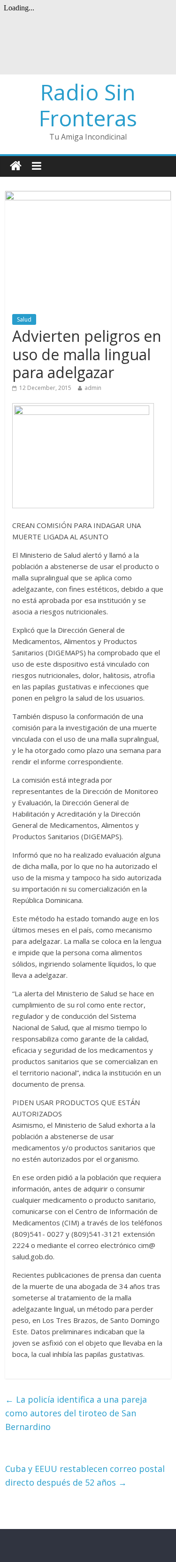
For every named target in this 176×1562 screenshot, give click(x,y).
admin (92, 388)
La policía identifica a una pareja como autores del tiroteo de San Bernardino (76, 1413)
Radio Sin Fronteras (88, 104)
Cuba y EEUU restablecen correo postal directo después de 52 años (85, 1475)
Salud (24, 319)
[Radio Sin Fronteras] (15, 166)
